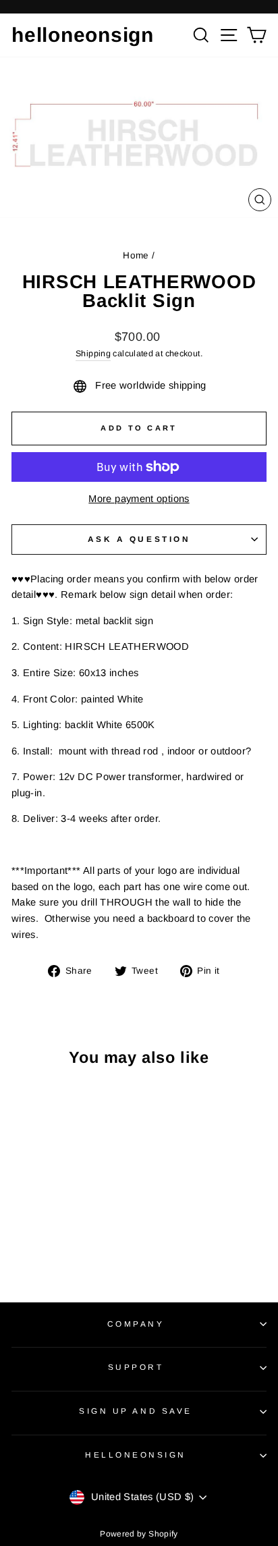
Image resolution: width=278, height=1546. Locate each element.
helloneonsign (82, 35)
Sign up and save (135, 1410)
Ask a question (139, 538)
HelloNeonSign (135, 1454)
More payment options (138, 498)
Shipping (93, 353)
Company (136, 1323)
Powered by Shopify (139, 1534)
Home (135, 255)
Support (136, 1366)
